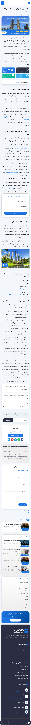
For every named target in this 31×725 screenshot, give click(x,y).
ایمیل (24, 484)
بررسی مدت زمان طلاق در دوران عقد (13, 558)
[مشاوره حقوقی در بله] (26, 712)
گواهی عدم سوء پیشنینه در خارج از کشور (12, 295)
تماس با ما (26, 657)
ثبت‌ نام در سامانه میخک (21, 148)
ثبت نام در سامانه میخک (23, 678)
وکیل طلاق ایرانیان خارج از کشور (21, 672)
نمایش (17, 82)
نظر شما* (23, 491)
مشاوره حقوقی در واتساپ (18, 702)
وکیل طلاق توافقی (24, 666)
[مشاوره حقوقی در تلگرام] (26, 707)
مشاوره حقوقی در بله (19, 712)
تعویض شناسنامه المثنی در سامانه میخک (12, 549)
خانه (27, 18)
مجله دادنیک (25, 651)
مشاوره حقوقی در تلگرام (19, 707)
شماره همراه (22, 206)
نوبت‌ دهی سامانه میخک (8, 188)
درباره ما (26, 654)
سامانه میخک (18, 15)
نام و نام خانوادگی (21, 201)
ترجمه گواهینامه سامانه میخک (16, 289)
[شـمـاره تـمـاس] (26, 690)
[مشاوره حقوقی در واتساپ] (26, 702)
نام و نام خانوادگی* (21, 477)
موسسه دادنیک (9, 720)
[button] (22, 439)
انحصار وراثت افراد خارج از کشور (21, 675)
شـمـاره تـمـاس (20, 689)
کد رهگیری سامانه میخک (12, 172)
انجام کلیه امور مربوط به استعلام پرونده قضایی (12, 541)
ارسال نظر (23, 504)
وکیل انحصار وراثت (24, 669)
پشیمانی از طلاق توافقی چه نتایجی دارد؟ (12, 566)
